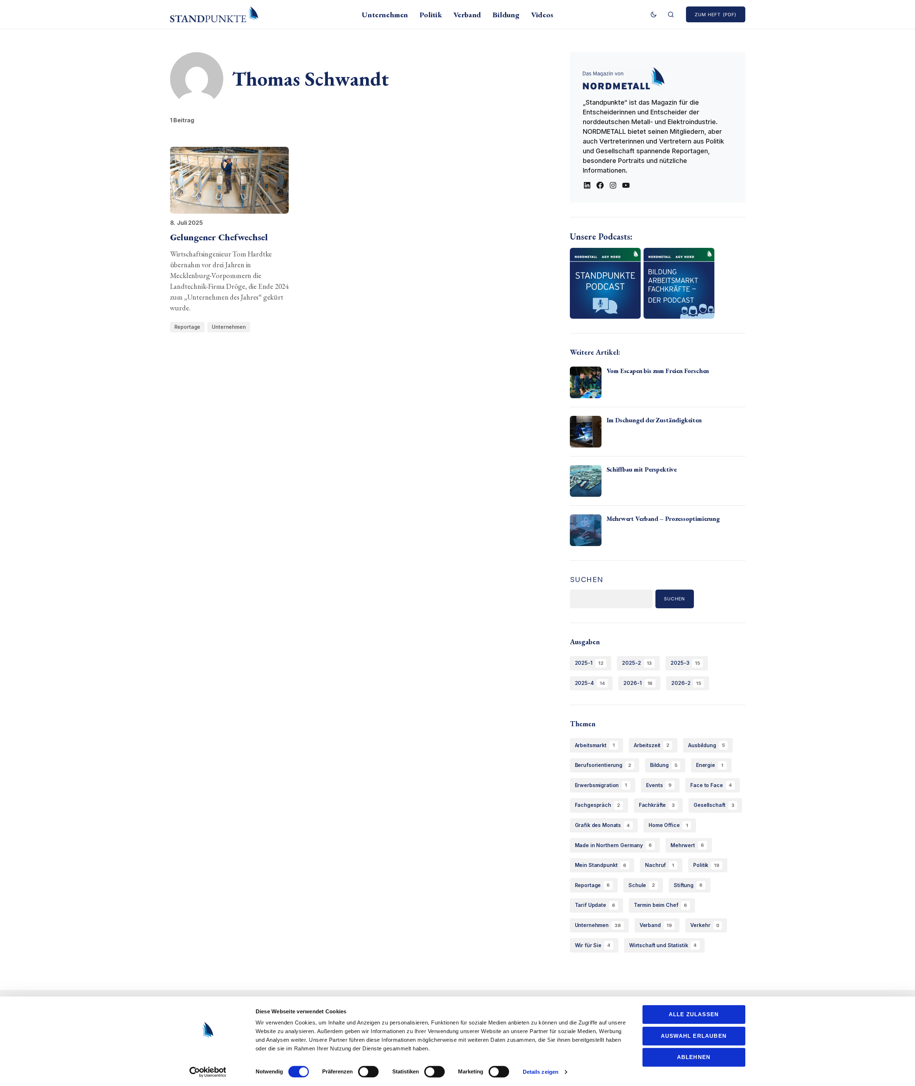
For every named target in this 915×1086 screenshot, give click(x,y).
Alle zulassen (694, 1014)
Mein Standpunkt (601, 865)
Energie (709, 765)
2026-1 (638, 683)
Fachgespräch (597, 805)
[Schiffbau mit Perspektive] (585, 481)
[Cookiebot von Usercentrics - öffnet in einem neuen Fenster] (207, 1072)
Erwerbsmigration (601, 785)
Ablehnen (694, 1057)
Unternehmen (229, 327)
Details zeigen (540, 1072)
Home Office (668, 825)
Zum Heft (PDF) (716, 14)
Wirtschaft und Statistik (663, 945)
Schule (641, 885)
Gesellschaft (714, 805)
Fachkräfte (657, 805)
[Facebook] (600, 185)
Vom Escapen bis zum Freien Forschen (658, 371)
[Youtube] (626, 185)
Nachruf (659, 865)
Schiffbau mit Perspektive (642, 469)
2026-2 (686, 683)
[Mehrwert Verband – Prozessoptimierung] (585, 530)
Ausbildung (706, 745)
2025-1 (589, 663)
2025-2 (637, 663)
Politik (706, 865)
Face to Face (711, 785)
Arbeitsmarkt (595, 745)
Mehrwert (687, 845)
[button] (653, 14)
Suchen (587, 579)
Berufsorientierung (603, 765)
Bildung (663, 765)
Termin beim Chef (660, 905)
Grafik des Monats (602, 825)
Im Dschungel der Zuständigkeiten (654, 420)
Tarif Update (595, 905)
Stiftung (688, 885)
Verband (656, 925)
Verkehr (704, 925)
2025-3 (685, 663)
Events (659, 785)
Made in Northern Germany (613, 845)
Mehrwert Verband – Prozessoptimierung (663, 518)
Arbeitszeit (651, 745)
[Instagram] (613, 185)
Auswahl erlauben (694, 1036)
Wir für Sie (592, 945)
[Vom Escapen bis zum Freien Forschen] (585, 382)
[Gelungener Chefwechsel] (229, 180)
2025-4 (590, 683)
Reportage (187, 327)
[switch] (368, 1071)
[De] (587, 185)
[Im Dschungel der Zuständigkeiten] (585, 431)
